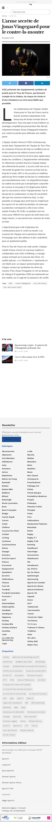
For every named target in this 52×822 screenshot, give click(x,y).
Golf (4, 600)
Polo (29, 517)
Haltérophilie (8, 607)
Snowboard (32, 565)
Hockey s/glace (9, 627)
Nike (23, 707)
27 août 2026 (22, 351)
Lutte (29, 451)
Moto (29, 465)
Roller (30, 531)
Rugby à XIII (32, 541)
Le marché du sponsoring (14, 694)
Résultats (31, 527)
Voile (29, 634)
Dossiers (6, 555)
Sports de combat (36, 583)
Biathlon (6, 493)
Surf (29, 603)
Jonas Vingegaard (22, 283)
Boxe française (9, 510)
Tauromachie (33, 610)
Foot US (5, 586)
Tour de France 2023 (12, 287)
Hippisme (6, 617)
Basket (5, 486)
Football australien (11, 593)
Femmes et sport (34, 675)
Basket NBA (7, 489)
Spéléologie (33, 576)
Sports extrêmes (35, 589)
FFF (5, 680)
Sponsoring (32, 579)
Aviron (5, 472)
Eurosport (19, 675)
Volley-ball (32, 641)
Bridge (5, 513)
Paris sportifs (30, 717)
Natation (31, 469)
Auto (4, 465)
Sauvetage (32, 551)
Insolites (6, 631)
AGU (10, 283)
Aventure (6, 469)
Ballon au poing (9, 479)
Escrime (6, 576)
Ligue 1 (20, 698)
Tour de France (40, 283)
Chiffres (6, 527)
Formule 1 (6, 596)
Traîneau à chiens (35, 627)
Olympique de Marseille (13, 712)
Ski (28, 562)
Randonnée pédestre (37, 524)
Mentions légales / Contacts (14, 808)
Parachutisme (33, 482)
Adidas (6, 657)
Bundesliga (40, 662)
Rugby (30, 534)
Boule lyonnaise (10, 503)
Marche (30, 455)
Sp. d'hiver (32, 569)
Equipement (8, 569)
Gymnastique (8, 603)
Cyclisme (12, 16)
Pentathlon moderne (37, 496)
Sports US (32, 593)
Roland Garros (35, 721)
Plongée (31, 510)
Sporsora (17, 726)
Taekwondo (32, 607)
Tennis (30, 614)
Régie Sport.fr (8, 800)
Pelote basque (34, 493)
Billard (5, 496)
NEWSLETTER (11, 439)
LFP (4, 698)
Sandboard (32, 548)
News (30, 472)
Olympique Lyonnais (36, 712)
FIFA (12, 680)
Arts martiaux (8, 458)
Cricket (5, 534)
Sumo (30, 600)
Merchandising (38, 703)
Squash (30, 596)
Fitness (5, 583)
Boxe (4, 507)
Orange (6, 717)
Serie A (6, 726)
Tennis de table (35, 617)
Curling (5, 538)
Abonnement (8, 451)
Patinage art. (33, 486)
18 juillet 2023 (8, 38)
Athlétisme (7, 462)
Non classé (32, 475)
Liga (11, 698)
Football (6, 589)
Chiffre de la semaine (12, 671)
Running (31, 545)
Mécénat (7, 707)
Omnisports (33, 479)
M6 (26, 703)
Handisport (7, 614)
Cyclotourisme (9, 545)
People (30, 500)
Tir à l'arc (32, 624)
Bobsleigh (6, 500)
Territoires (32, 621)
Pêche (30, 489)
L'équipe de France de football (16, 685)
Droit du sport (9, 558)
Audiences (7, 662)
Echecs (5, 562)
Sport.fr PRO (7, 788)
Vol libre (31, 638)
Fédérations (7, 579)
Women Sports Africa (11, 782)
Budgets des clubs (24, 662)
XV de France (9, 735)
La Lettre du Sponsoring (8, 639)
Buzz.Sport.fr (8, 771)
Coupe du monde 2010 (36, 671)
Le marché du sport (38, 694)
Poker (30, 513)
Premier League (10, 721)
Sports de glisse (35, 586)
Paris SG (17, 717)
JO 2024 (41, 680)
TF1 (26, 726)
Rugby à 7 (32, 538)
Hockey (5, 621)
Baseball (6, 482)
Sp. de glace (33, 572)
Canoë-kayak (8, 517)
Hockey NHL (7, 624)
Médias (30, 458)
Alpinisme (6, 455)
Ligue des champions (12, 703)
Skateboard (32, 558)
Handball (6, 610)
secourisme (33, 555)
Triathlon (31, 631)
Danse (5, 548)
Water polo (32, 645)
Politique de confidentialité (13, 811)
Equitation (7, 572)
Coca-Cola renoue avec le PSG (29, 357)
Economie (6, 565)
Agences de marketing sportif (26, 657)
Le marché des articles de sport (17, 689)
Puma (23, 721)
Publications (33, 520)
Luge (4, 643)
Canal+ (6, 666)
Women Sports (27, 730)
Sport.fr (5, 759)
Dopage (5, 551)
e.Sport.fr (6, 765)
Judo (4, 634)
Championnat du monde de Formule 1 (29, 666)
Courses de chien (10, 531)
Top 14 (34, 726)
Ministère (31, 462)
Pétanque (31, 503)
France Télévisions (26, 680)
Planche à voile (34, 507)
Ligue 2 (30, 698)
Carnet (5, 520)
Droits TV (7, 675)
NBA (16, 707)
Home (4, 16)
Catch (4, 524)
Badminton (7, 475)
